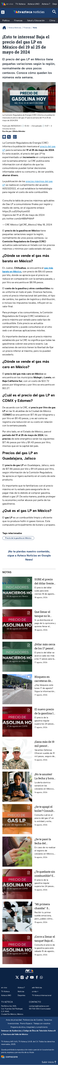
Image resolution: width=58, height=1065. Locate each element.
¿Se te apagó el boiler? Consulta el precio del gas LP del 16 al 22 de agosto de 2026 (45, 809)
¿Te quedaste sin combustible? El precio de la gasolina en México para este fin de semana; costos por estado (45, 874)
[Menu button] (3, 12)
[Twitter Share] (9, 137)
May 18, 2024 (45, 224)
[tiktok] (27, 978)
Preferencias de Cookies (33, 1020)
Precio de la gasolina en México (18, 538)
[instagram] (22, 978)
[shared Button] (15, 137)
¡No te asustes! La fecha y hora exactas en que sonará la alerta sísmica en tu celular (44, 776)
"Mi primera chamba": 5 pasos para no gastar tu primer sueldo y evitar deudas (45, 906)
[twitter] (17, 978)
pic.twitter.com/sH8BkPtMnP (18, 218)
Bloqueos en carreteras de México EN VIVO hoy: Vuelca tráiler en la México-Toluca (45, 679)
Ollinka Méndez (18, 131)
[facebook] (37, 978)
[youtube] (32, 978)
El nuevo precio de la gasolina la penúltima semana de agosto (45, 711)
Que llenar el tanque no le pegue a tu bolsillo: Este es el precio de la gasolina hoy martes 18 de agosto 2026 (44, 614)
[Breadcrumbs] (5, 27)
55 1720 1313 (34, 1009)
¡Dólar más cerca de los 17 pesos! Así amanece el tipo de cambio (45, 646)
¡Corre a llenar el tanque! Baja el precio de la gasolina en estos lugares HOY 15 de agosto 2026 (45, 939)
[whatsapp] (41, 978)
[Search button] (54, 12)
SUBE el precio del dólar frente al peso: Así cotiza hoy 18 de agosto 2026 (44, 581)
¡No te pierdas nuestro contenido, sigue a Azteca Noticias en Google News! (29, 555)
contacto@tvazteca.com (39, 1006)
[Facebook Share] (4, 137)
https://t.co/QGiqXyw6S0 (16, 211)
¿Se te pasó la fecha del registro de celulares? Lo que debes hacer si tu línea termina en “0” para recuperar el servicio (44, 841)
